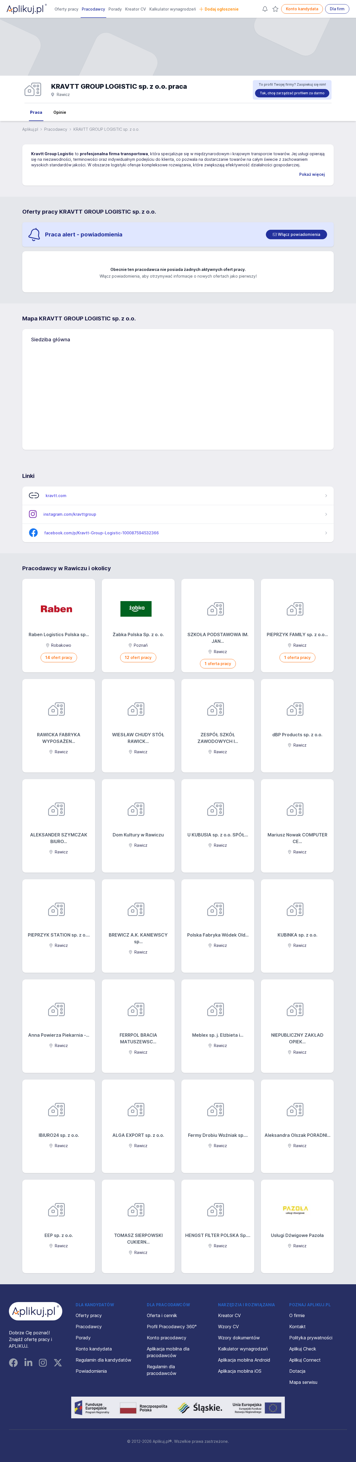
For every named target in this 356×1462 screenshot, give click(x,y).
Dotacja (297, 1371)
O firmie (297, 1315)
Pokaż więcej (312, 174)
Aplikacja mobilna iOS (239, 1371)
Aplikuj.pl (30, 129)
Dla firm (337, 8)
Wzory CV (228, 1326)
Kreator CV (135, 9)
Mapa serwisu (303, 1382)
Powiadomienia (91, 1371)
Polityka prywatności (310, 1337)
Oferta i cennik (162, 1315)
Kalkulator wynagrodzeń (172, 9)
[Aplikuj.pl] (35, 1311)
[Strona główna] (27, 9)
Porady (115, 9)
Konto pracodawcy (166, 1337)
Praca (36, 112)
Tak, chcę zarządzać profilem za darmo (292, 93)
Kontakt (297, 1326)
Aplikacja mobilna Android (244, 1360)
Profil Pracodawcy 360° (172, 1326)
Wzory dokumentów (239, 1337)
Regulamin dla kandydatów (103, 1360)
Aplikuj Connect (305, 1360)
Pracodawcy (93, 9)
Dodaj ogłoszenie (222, 9)
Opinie (59, 112)
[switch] (296, 234)
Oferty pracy (66, 9)
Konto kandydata (302, 8)
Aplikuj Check (302, 1349)
